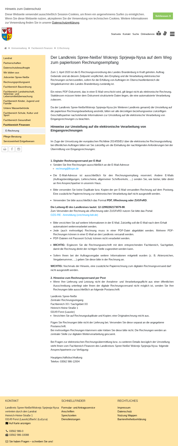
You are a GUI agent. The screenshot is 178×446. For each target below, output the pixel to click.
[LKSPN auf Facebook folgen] (12, 149)
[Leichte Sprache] (159, 34)
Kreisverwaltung (19, 48)
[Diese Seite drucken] (5, 149)
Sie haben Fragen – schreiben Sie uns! (31, 441)
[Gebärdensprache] (165, 34)
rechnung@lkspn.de (67, 168)
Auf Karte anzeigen (20, 423)
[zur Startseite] (7, 33)
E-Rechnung (63, 48)
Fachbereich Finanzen (42, 48)
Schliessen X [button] (163, 16)
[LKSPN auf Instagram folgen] (19, 149)
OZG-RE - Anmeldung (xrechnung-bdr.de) (74, 214)
